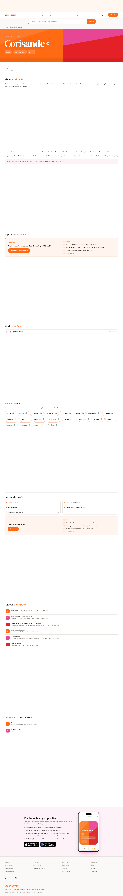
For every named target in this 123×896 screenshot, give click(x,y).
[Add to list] (47, 43)
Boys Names (9, 868)
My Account (66, 871)
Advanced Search (39, 868)
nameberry (12, 885)
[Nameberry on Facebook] (9, 878)
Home (7, 27)
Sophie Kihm (10, 37)
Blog (92, 865)
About (93, 868)
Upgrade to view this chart (19, 250)
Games (74, 15)
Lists (47, 15)
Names (39, 15)
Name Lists (37, 865)
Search (91, 21)
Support (39, 892)
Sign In (103, 15)
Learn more (70, 253)
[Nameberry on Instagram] (16, 878)
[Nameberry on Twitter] (6, 878)
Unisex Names (9, 871)
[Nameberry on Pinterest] (12, 878)
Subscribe (113, 15)
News (56, 15)
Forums (64, 15)
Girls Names (9, 865)
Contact (94, 871)
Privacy (22, 892)
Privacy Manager (30, 892)
